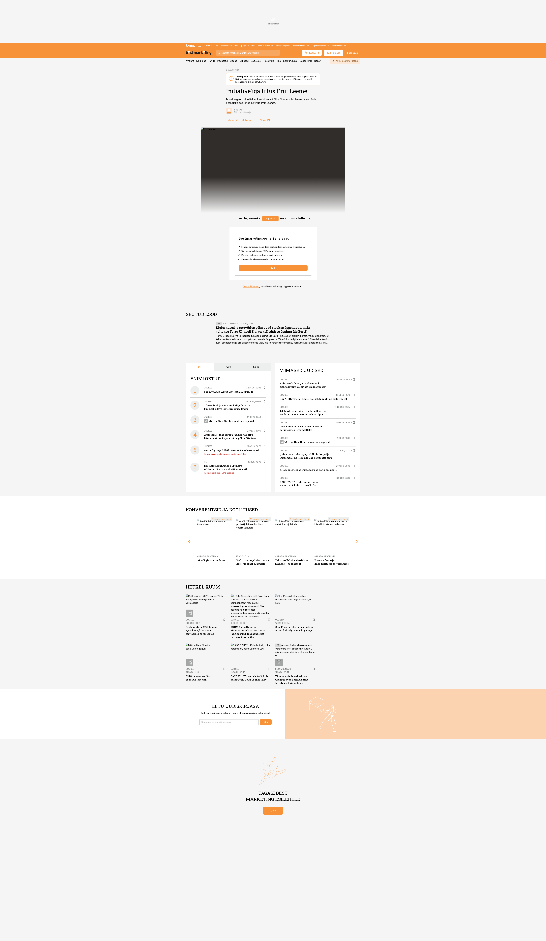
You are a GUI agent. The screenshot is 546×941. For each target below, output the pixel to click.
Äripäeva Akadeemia (207, 556)
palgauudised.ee (248, 46)
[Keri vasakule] (189, 541)
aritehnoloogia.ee (283, 46)
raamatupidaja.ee (265, 46)
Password (269, 60)
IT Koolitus (242, 556)
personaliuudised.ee (229, 46)
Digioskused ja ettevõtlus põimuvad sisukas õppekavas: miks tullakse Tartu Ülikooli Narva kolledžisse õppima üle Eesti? (263, 329)
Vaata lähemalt (251, 286)
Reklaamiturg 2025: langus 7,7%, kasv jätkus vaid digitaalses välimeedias (201, 630)
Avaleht (190, 60)
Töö (279, 60)
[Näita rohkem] (350, 46)
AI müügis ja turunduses (211, 560)
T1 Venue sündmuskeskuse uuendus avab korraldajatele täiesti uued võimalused (291, 679)
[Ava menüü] (200, 46)
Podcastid (222, 60)
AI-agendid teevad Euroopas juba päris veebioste (308, 469)
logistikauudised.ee (320, 46)
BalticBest (256, 60)
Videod (233, 60)
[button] (228, 722)
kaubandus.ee (212, 46)
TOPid (211, 60)
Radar (317, 60)
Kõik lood (201, 60)
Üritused (244, 60)
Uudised (208, 387)
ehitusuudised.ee (339, 46)
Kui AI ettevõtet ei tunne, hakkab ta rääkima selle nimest (313, 398)
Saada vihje (306, 60)
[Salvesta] (264, 387)
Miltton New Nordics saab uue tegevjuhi (232, 421)
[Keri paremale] (356, 541)
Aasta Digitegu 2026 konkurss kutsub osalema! (231, 450)
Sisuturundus (290, 60)
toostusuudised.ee (301, 46)
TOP (206, 462)
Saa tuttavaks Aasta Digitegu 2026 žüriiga (228, 391)
